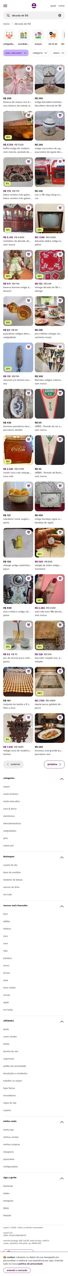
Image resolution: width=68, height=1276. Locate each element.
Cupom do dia (10, 865)
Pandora (7, 958)
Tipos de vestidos (12, 872)
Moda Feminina (10, 794)
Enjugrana (8, 1151)
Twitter (6, 1193)
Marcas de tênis (11, 887)
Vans (5, 943)
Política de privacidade (14, 1066)
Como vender (10, 1036)
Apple (6, 1002)
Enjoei (6, 786)
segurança (8, 1058)
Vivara (6, 965)
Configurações (10, 1166)
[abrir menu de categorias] (5, 6)
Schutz (6, 995)
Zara (5, 936)
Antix (5, 980)
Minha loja (8, 1129)
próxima (53, 764)
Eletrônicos (9, 816)
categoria (37, 53)
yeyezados (8, 1159)
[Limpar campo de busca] (59, 15)
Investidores (9, 1095)
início (6, 23)
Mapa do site (9, 1102)
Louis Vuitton (9, 987)
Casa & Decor (10, 808)
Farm (5, 914)
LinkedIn (7, 1215)
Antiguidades (9, 830)
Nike (5, 950)
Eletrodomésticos (12, 823)
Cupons (7, 1110)
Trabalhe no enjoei (12, 1080)
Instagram (8, 1200)
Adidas (6, 921)
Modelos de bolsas (13, 879)
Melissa (7, 928)
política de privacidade (30, 1263)
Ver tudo (7, 894)
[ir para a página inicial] (34, 7)
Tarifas (6, 1044)
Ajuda (6, 1029)
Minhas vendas (11, 1137)
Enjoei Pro (8, 845)
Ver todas (8, 1009)
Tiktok (6, 1208)
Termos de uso (10, 1051)
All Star (6, 972)
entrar (62, 5)
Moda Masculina (11, 801)
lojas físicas (9, 1088)
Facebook (8, 1186)
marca (56, 53)
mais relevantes (13, 53)
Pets (5, 838)
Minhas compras (11, 1144)
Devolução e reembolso (15, 1073)
